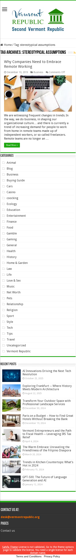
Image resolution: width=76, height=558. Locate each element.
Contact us (8, 530)
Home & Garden (17, 263)
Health (11, 251)
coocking (12, 198)
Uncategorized (16, 345)
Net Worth (13, 292)
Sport (10, 316)
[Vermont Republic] (38, 18)
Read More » (12, 145)
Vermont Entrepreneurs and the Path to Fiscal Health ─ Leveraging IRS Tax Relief (47, 434)
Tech (10, 327)
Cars (10, 186)
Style (10, 322)
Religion (12, 310)
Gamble (12, 233)
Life (9, 274)
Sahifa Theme (10, 546)
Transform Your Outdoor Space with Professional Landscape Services (47, 402)
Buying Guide (16, 180)
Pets (9, 298)
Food (10, 227)
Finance (12, 221)
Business (38, 72)
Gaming (12, 239)
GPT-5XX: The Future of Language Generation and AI (45, 478)
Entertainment (16, 215)
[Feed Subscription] (75, 52)
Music (11, 286)
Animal (11, 162)
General (12, 245)
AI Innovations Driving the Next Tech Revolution (47, 372)
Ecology (12, 204)
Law (9, 269)
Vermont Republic (19, 351)
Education (13, 210)
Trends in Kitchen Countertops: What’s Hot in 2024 (48, 463)
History (12, 257)
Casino (11, 192)
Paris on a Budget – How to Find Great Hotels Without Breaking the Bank (48, 417)
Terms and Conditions (29, 556)
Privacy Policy (52, 556)
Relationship (15, 304)
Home (7, 45)
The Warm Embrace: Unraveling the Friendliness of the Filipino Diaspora (47, 448)
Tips (10, 333)
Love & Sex (14, 280)
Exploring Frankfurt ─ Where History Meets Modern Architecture (47, 387)
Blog (10, 168)
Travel (11, 339)
